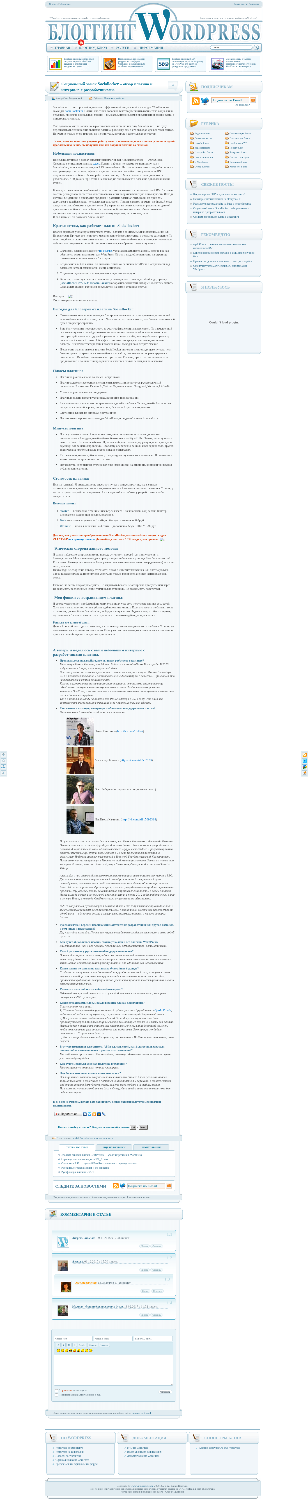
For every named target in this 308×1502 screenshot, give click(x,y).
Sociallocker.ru (74, 111)
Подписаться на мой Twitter (123, 1185)
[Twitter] (89, 1114)
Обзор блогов (202, 166)
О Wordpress (201, 161)
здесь (96, 163)
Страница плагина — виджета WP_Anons (84, 1159)
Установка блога (238, 161)
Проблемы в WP (238, 143)
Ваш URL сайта (143, 1338)
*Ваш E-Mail (102, 1338)
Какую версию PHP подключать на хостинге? (219, 194)
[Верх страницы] (3, 754)
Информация (150, 48)
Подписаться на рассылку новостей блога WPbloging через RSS (196, 101)
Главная (62, 48)
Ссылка (104, 1345)
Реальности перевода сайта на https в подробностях (222, 203)
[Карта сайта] (3, 766)
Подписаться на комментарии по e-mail (80, 1394)
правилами (66, 1390)
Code (82, 1345)
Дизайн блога (202, 143)
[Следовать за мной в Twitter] (304, 760)
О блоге (53, 3)
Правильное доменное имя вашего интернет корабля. (223, 261)
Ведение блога (202, 133)
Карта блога (240, 3)
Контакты (254, 3)
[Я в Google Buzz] (304, 766)
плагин (98, 1138)
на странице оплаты (81, 539)
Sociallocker (86, 1138)
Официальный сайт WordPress (72, 1459)
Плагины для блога (114, 98)
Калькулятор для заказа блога (81, 42)
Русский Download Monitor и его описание (85, 1167)
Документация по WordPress (143, 1455)
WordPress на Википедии (69, 1451)
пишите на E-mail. (142, 1413)
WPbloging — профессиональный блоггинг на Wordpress (152, 25)
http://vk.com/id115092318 (139, 819)
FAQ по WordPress (137, 1447)
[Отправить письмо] (304, 772)
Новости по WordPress (68, 1455)
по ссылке (105, 250)
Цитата (144, 1246)
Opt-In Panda (162, 1010)
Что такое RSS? (242, 105)
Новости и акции (204, 157)
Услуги (122, 48)
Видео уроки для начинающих (144, 1451)
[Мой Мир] (99, 1114)
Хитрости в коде (238, 166)
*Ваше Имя (61, 1338)
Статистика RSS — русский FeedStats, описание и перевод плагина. (99, 1163)
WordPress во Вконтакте (69, 1447)
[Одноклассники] (94, 1114)
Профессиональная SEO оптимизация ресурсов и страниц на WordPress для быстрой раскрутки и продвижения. (187, 63)
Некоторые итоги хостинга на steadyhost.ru (217, 199)
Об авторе (65, 3)
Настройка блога (204, 152)
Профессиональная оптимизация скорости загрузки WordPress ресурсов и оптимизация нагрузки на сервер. (79, 63)
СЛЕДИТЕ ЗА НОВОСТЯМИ (80, 1185)
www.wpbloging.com (142, 1485)
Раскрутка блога (238, 152)
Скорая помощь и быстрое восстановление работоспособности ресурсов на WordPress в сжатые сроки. (240, 63)
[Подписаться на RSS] (304, 754)
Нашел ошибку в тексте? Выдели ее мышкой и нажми (94, 1127)
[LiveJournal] (103, 1114)
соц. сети (108, 1138)
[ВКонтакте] (85, 1114)
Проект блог (236, 147)
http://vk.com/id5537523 (136, 760)
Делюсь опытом (203, 138)
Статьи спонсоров (239, 157)
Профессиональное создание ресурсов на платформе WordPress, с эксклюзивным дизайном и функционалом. (131, 63)
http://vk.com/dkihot (130, 731)
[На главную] (3, 760)
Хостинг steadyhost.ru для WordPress (219, 1447)
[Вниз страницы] (3, 772)
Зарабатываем (202, 147)
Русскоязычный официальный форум (76, 1464)
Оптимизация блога (240, 133)
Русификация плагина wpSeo (77, 1172)
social (76, 1138)
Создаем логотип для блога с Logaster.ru (216, 216)
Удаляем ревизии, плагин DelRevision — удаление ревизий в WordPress (101, 1154)
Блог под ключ (93, 48)
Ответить (156, 1246)
